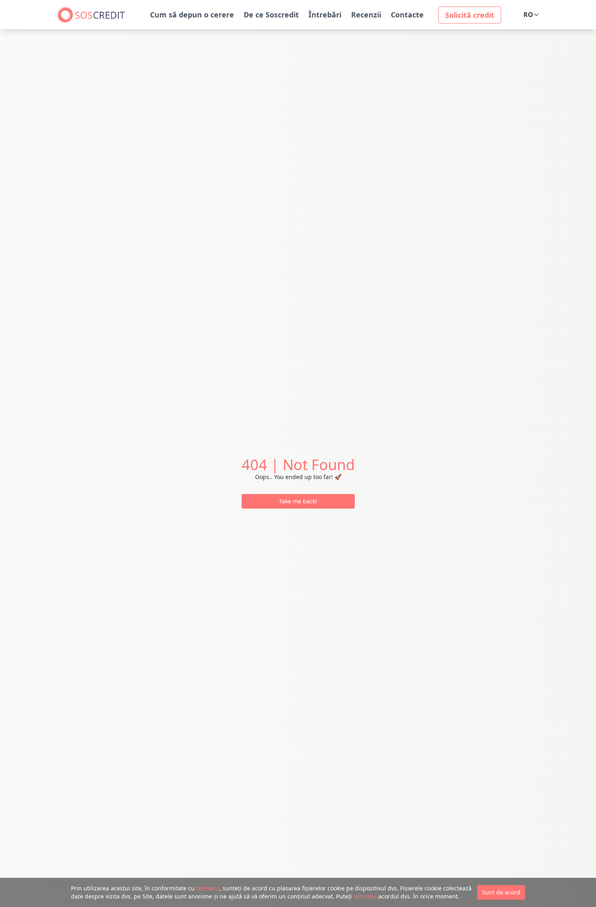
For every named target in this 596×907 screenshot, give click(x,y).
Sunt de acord (501, 892)
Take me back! (298, 501)
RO (528, 14)
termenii (207, 888)
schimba (365, 896)
